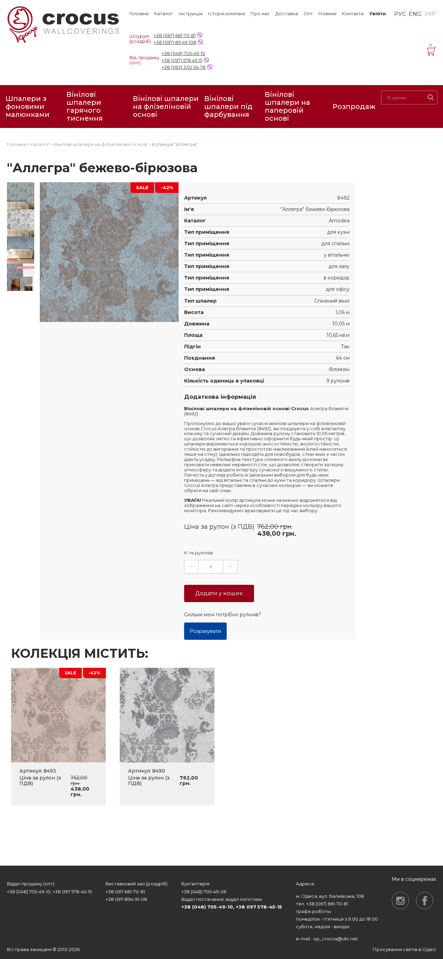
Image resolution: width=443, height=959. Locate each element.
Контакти (353, 13)
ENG (415, 14)
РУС (400, 14)
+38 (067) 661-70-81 (175, 35)
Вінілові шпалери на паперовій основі (287, 106)
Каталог (163, 13)
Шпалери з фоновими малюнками (27, 106)
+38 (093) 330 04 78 (184, 67)
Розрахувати (205, 631)
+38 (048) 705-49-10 (183, 53)
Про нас (260, 13)
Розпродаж (354, 106)
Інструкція (190, 13)
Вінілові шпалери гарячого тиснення (84, 106)
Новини (327, 13)
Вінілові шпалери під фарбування (228, 106)
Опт (308, 13)
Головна (138, 13)
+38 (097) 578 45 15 (182, 60)
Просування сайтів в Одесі (404, 949)
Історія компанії (226, 13)
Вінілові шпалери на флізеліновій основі (166, 106)
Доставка (286, 13)
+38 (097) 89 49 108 (175, 42)
